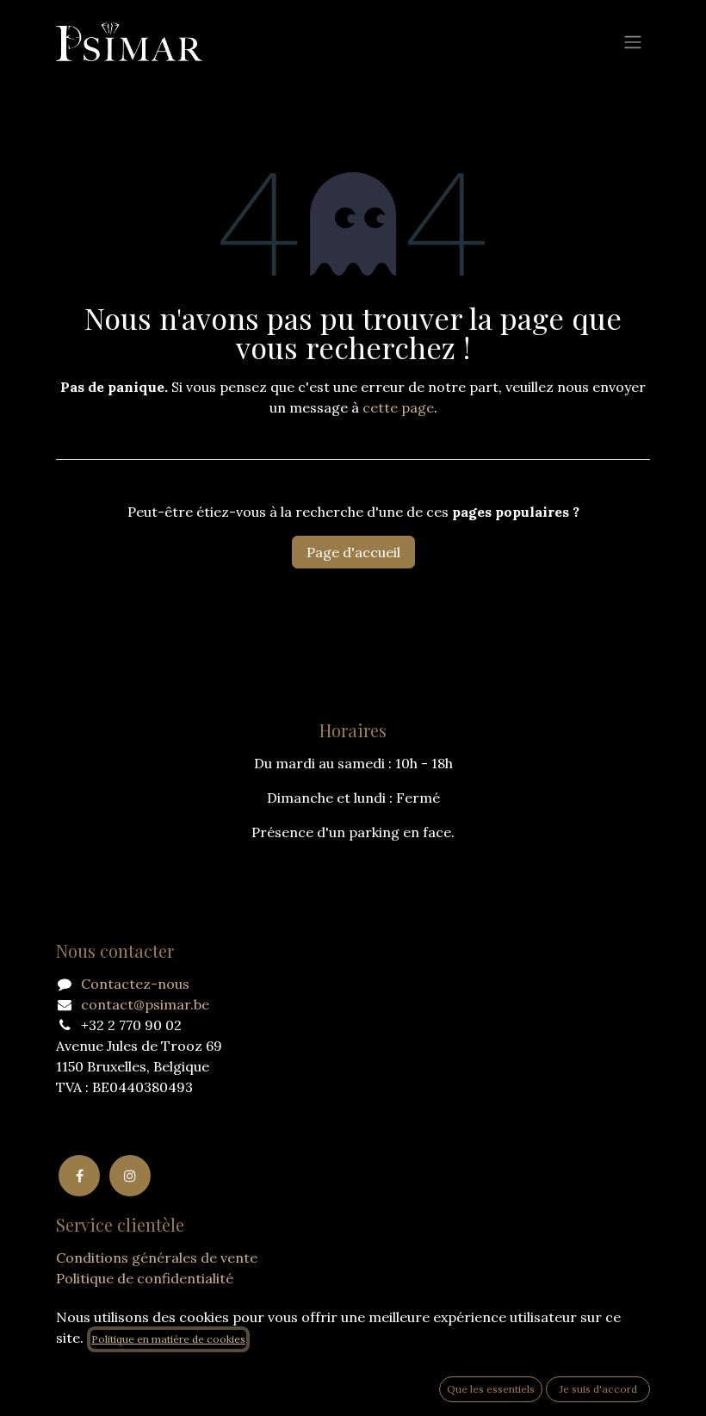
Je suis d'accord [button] (598, 1388)
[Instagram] (130, 1175)
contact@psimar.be (145, 1004)
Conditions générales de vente (156, 1257)
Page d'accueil (353, 552)
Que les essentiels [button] (491, 1388)
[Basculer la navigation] (633, 41)
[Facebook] (79, 1175)
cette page (398, 407)
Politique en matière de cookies (168, 1338)
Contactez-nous (135, 983)
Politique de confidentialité (144, 1278)
